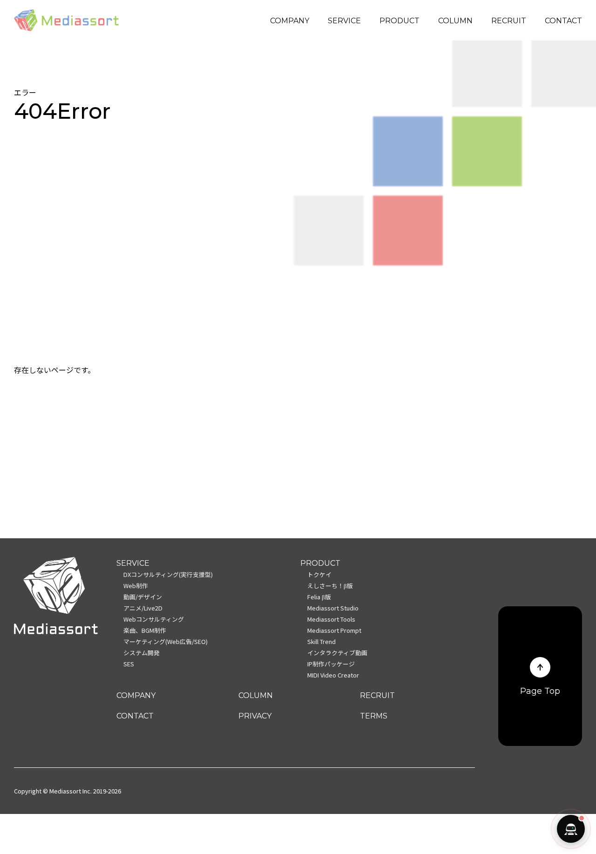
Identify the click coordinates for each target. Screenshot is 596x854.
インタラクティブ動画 (337, 652)
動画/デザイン (142, 596)
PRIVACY (254, 716)
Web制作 (135, 585)
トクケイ (319, 574)
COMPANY (289, 20)
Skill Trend (321, 641)
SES (128, 663)
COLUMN (455, 20)
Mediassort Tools (331, 619)
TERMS (373, 716)
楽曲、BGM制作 (144, 630)
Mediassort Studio (333, 607)
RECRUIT (508, 20)
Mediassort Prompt (334, 630)
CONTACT (563, 20)
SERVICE (344, 20)
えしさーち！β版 (330, 585)
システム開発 (141, 652)
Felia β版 (319, 596)
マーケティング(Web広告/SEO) (165, 641)
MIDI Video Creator (333, 675)
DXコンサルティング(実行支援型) (168, 574)
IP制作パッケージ (331, 663)
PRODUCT (399, 20)
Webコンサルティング (153, 619)
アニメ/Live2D (143, 607)
